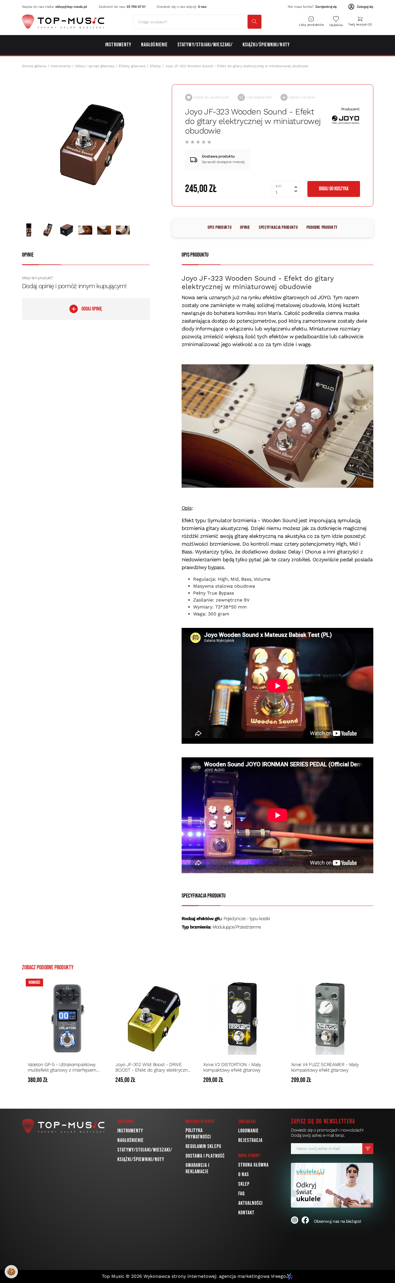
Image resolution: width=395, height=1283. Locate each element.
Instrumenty (61, 66)
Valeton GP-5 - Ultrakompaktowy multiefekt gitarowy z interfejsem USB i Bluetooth (62, 1067)
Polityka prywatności (198, 1133)
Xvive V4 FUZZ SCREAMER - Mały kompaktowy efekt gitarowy (325, 1067)
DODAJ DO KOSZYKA (333, 189)
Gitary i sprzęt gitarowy (95, 66)
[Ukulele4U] (332, 1185)
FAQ (241, 1194)
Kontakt (246, 1213)
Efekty (155, 66)
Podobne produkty (322, 227)
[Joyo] (345, 119)
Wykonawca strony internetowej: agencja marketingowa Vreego (214, 1276)
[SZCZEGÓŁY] (98, 1080)
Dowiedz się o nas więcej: (181, 7)
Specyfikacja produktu (278, 227)
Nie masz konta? (312, 7)
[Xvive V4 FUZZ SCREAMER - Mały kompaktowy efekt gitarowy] (329, 1018)
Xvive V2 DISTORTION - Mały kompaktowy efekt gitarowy (232, 1067)
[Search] (254, 22)
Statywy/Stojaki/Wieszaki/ (145, 1150)
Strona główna (34, 66)
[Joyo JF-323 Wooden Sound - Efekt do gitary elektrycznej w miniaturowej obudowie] (92, 144)
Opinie (245, 227)
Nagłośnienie (130, 1140)
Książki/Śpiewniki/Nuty (141, 1159)
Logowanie (248, 1131)
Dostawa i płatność (205, 1156)
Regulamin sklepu (203, 1146)
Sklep (244, 1184)
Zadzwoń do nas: (122, 7)
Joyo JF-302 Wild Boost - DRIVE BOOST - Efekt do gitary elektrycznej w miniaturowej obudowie (153, 1067)
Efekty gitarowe (132, 66)
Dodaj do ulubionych (210, 97)
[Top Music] (63, 21)
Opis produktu (219, 227)
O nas (243, 1174)
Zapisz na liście (301, 97)
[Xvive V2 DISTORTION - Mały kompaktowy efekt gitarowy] (241, 1018)
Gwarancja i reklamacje (198, 1168)
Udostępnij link (258, 97)
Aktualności (250, 1203)
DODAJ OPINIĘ (92, 309)
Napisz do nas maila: (54, 7)
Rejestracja (250, 1140)
